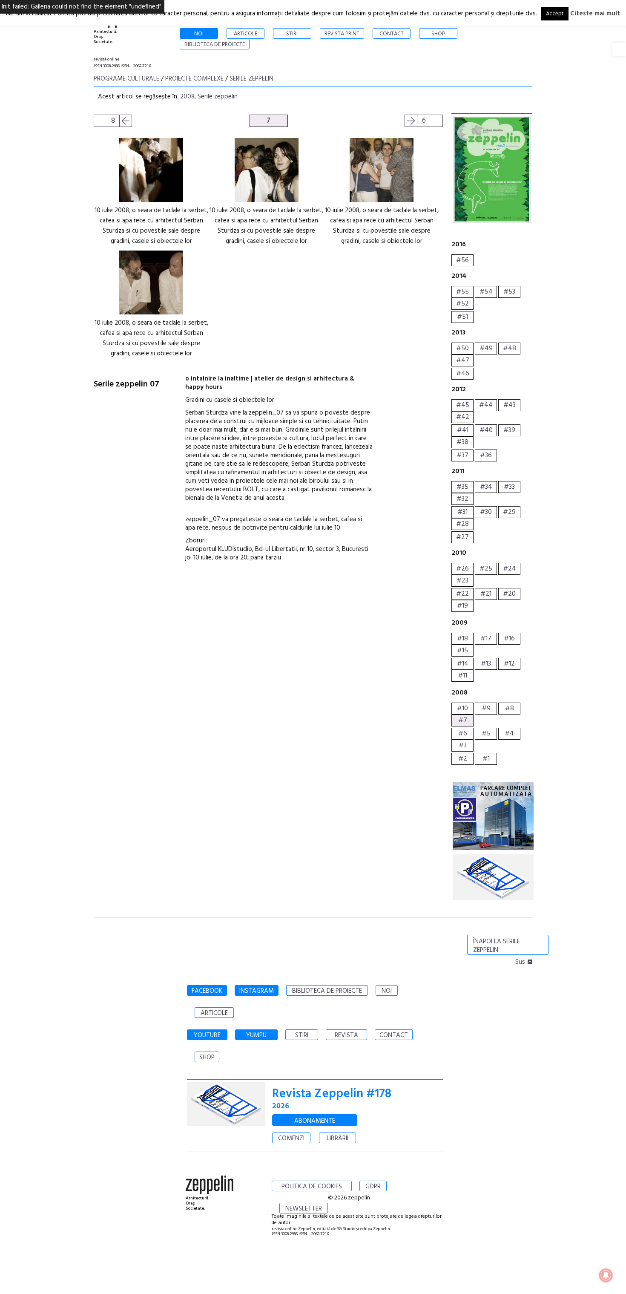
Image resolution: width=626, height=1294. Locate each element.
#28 (462, 524)
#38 (462, 442)
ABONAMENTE (314, 1121)
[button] (619, 49)
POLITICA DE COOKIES (311, 1187)
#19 (462, 605)
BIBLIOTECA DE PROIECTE (327, 991)
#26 (462, 568)
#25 (486, 568)
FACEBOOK (207, 991)
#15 (462, 650)
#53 (509, 291)
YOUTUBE (207, 1035)
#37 (462, 455)
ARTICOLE (214, 1013)
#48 (509, 348)
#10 (462, 708)
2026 (280, 1106)
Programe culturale (126, 79)
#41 (462, 430)
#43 (509, 405)
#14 (462, 663)
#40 (486, 430)
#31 (462, 512)
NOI (387, 991)
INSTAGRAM (256, 991)
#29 (509, 512)
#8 (509, 708)
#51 (462, 317)
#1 (486, 758)
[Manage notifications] (606, 1275)
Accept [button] (554, 13)
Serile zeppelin (251, 79)
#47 (462, 360)
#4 (509, 733)
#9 (486, 708)
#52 (462, 303)
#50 (462, 348)
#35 (462, 487)
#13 (486, 663)
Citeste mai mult (595, 14)
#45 (462, 405)
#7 (462, 720)
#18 (462, 638)
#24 (509, 568)
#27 (462, 537)
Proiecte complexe (194, 79)
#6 (462, 733)
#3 (463, 745)
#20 (509, 593)
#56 (462, 260)
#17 (485, 638)
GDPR (373, 1187)
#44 (486, 405)
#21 (485, 593)
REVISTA (346, 1035)
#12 (509, 663)
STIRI (301, 1035)
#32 (462, 498)
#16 (509, 638)
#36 (486, 455)
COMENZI (291, 1138)
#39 (509, 430)
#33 (509, 487)
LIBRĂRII (337, 1138)
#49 (486, 348)
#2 (462, 758)
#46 (462, 373)
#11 (462, 675)
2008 (187, 97)
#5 (486, 733)
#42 (462, 417)
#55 (462, 291)
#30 (486, 512)
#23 (462, 580)
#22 (462, 593)
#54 (486, 291)
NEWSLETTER (303, 1209)
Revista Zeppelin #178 (331, 1094)
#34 (486, 487)
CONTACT (393, 1035)
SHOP (207, 1057)
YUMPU (256, 1035)
